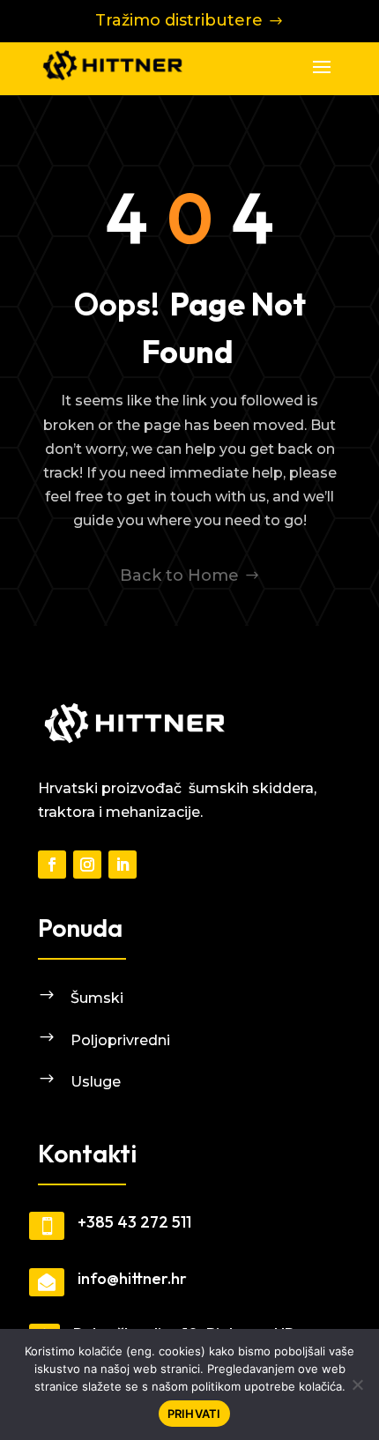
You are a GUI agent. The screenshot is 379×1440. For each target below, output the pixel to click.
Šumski (97, 998)
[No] (357, 1384)
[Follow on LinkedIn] (122, 864)
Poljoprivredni (120, 1040)
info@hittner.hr (132, 1278)
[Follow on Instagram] (87, 864)
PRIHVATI (194, 1414)
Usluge (96, 1081)
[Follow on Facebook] (52, 864)
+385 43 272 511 (134, 1222)
